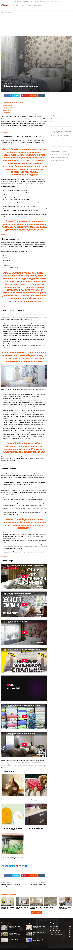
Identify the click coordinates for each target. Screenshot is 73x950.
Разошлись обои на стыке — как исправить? (61, 148)
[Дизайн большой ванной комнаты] (36, 901)
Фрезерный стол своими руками (58, 118)
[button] (70, 8)
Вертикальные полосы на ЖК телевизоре (60, 141)
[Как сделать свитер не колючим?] (4, 927)
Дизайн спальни (7, 110)
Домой (2, 12)
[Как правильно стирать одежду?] (29, 927)
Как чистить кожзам (14, 939)
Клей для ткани (54, 145)
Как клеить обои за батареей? (57, 138)
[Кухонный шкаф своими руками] (29, 934)
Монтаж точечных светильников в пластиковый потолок (14, 933)
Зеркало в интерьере (49, 907)
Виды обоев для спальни (9, 107)
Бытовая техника (62, 905)
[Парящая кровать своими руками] (22, 901)
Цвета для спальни (7, 105)
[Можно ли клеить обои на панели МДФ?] (7, 901)
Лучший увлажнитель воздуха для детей (60, 154)
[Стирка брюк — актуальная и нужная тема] (29, 940)
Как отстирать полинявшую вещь (58, 128)
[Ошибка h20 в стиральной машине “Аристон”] (65, 901)
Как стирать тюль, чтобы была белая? (59, 135)
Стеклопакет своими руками (38, 884)
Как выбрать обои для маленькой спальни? (13, 102)
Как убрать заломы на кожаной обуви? (59, 157)
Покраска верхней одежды (57, 121)
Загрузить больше (36, 912)
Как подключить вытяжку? (57, 125)
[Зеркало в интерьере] (50, 901)
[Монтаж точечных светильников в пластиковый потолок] (4, 934)
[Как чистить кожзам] (4, 940)
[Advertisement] (36, 24)
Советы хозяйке (8, 12)
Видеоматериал (6, 112)
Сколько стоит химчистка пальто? (58, 151)
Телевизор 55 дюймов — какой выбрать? (60, 165)
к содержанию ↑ (5, 132)
